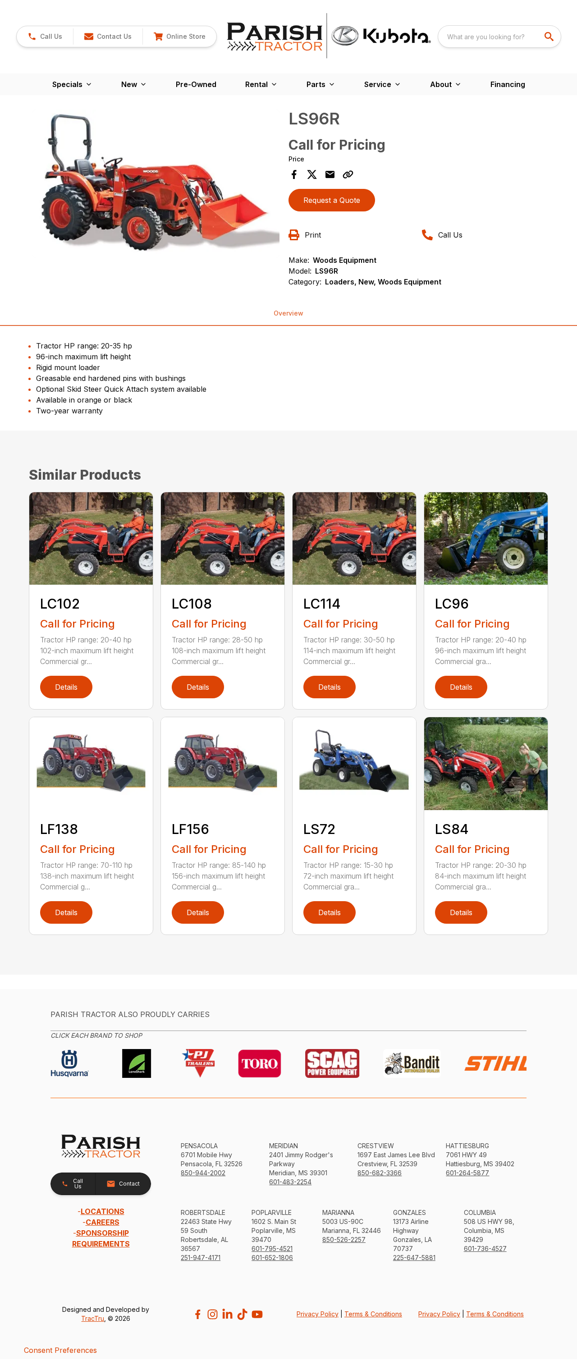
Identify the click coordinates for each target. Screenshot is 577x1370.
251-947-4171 (200, 1257)
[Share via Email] (330, 174)
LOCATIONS (102, 1211)
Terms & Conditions (373, 1314)
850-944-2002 (203, 1173)
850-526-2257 (344, 1239)
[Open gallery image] (155, 184)
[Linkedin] (227, 1314)
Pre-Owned (196, 84)
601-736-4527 (485, 1248)
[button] (45, 36)
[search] (550, 36)
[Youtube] (257, 1314)
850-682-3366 (379, 1173)
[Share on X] (312, 174)
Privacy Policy (318, 1314)
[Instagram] (212, 1314)
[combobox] (499, 36)
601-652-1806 (272, 1257)
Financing (507, 84)
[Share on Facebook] (293, 174)
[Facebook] (197, 1314)
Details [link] (66, 687)
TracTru (92, 1318)
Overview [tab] (288, 313)
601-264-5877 (467, 1173)
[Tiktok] (242, 1314)
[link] (179, 36)
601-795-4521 (272, 1248)
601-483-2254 (290, 1182)
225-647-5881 (414, 1257)
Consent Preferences (60, 1350)
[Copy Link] (348, 174)
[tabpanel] (155, 185)
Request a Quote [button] (331, 200)
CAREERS (102, 1222)
